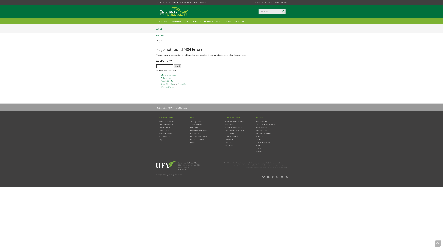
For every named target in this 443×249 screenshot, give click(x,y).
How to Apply (164, 128)
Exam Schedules (167, 84)
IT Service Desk (196, 134)
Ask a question (196, 122)
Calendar (257, 2)
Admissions (176, 21)
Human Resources (263, 143)
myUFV (264, 2)
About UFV (239, 21)
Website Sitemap (168, 87)
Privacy (165, 175)
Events (228, 21)
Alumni (196, 2)
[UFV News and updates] (286, 177)
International (173, 2)
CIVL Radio (229, 146)
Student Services (192, 21)
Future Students (162, 2)
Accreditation (261, 128)
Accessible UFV (261, 122)
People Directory (168, 81)
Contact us (260, 152)
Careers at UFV (261, 131)
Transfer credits (165, 134)
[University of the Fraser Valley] (173, 11)
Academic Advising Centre (235, 122)
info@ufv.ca (181, 107)
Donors (203, 2)
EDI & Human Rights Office (266, 125)
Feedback (178, 175)
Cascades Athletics (263, 134)
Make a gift (260, 137)
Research (208, 21)
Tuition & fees (164, 137)
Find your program (166, 125)
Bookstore (229, 125)
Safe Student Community (234, 131)
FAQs (161, 140)
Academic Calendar (166, 122)
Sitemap (171, 175)
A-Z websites (166, 78)
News (218, 21)
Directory (194, 128)
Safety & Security (197, 140)
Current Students (186, 2)
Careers (283, 2)
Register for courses (233, 128)
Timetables (182, 84)
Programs (162, 21)
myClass (270, 2)
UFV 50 (258, 149)
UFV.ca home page (168, 75)
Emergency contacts (198, 131)
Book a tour (164, 131)
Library (277, 2)
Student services (231, 137)
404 (162, 35)
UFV (157, 35)
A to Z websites (196, 125)
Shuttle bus (229, 134)
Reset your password (198, 137)
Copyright (159, 175)
